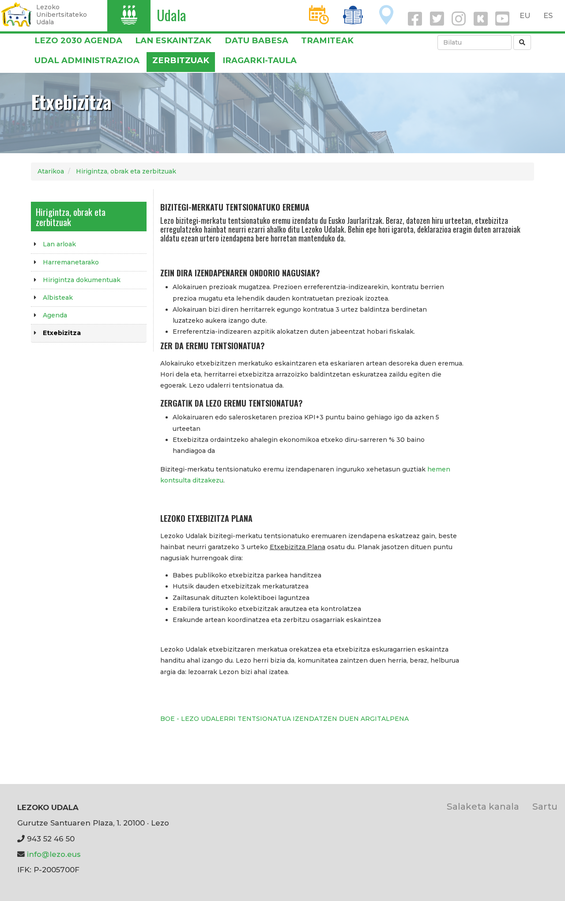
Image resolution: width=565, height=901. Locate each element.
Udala (171, 14)
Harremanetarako (71, 262)
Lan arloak (59, 244)
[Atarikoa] (16, 14)
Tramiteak (327, 40)
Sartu (544, 806)
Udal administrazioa (86, 60)
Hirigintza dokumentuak (82, 280)
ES (548, 15)
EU (525, 15)
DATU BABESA (256, 40)
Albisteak (58, 298)
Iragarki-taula (259, 60)
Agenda (55, 315)
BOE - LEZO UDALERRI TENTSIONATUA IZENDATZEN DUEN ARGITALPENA (284, 719)
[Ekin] (522, 42)
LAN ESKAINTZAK (173, 40)
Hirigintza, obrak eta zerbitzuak (126, 171)
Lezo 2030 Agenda (78, 40)
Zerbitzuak (180, 60)
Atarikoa (51, 171)
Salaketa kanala (483, 806)
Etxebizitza (62, 333)
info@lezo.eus (54, 854)
